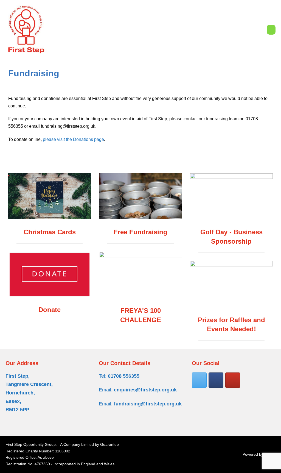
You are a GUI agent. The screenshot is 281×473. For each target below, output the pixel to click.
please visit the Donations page (73, 139)
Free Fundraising (140, 232)
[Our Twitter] (199, 380)
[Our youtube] (232, 380)
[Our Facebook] (216, 380)
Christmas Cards (50, 232)
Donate (49, 309)
